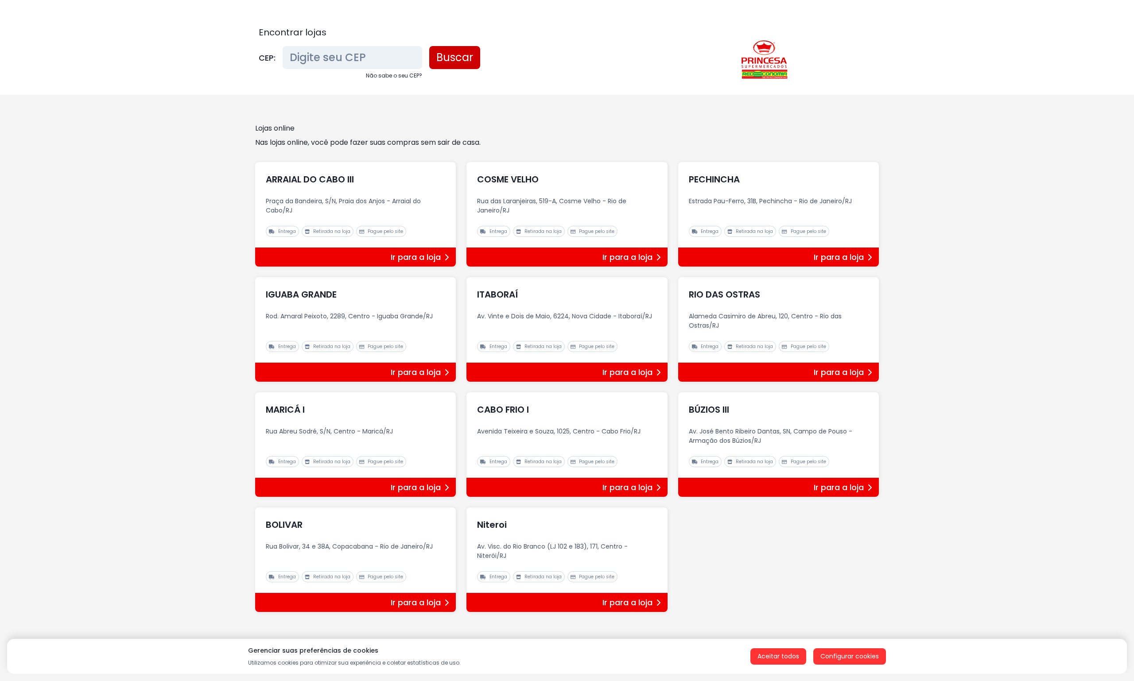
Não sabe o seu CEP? (394, 75)
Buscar (454, 57)
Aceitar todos (778, 656)
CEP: (267, 57)
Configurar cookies (849, 656)
